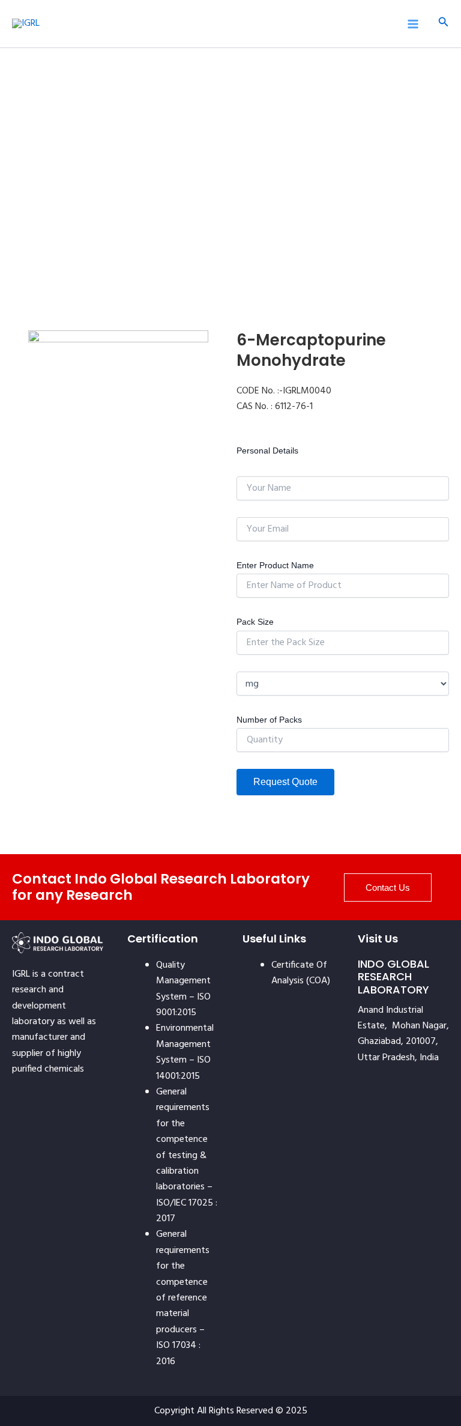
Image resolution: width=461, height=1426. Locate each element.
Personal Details (267, 450)
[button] (443, 23)
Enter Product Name (275, 565)
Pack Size (255, 622)
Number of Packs (269, 719)
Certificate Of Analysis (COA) (300, 973)
